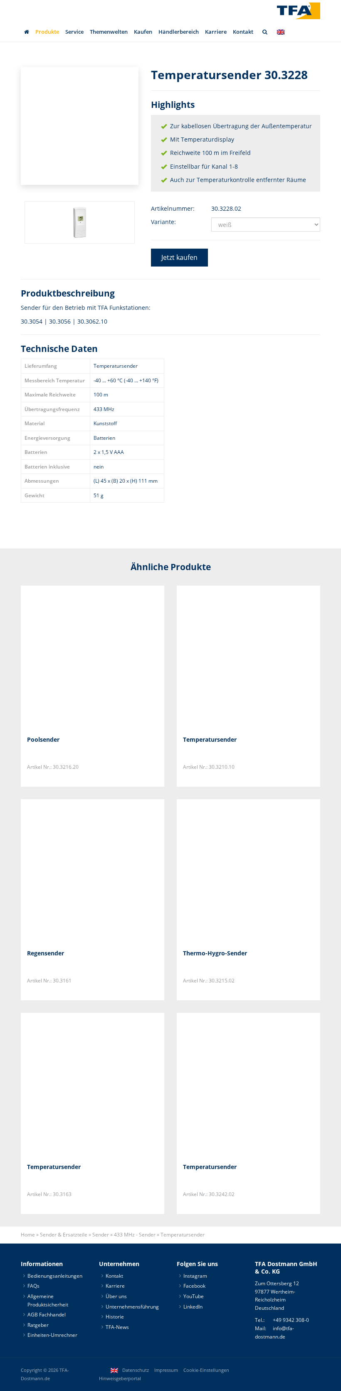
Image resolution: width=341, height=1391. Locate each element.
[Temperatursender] (248, 657)
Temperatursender (210, 739)
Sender (100, 1234)
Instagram (195, 1275)
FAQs (33, 1285)
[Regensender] (92, 871)
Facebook (194, 1285)
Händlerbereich (178, 31)
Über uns (116, 1296)
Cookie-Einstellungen (206, 1370)
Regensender (45, 953)
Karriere (216, 31)
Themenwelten (109, 31)
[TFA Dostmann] (298, 10)
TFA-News (117, 1327)
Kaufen (143, 31)
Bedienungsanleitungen (54, 1275)
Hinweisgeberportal (120, 1378)
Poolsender (43, 739)
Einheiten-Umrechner (52, 1335)
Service (74, 31)
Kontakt (243, 31)
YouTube (193, 1296)
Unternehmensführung (132, 1306)
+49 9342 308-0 (291, 1320)
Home (28, 1234)
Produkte (47, 31)
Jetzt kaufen (179, 257)
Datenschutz (135, 1370)
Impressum (166, 1370)
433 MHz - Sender (135, 1234)
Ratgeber (38, 1325)
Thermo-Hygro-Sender (215, 953)
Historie (115, 1316)
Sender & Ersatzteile (63, 1234)
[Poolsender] (92, 657)
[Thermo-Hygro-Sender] (248, 871)
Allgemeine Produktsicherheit (47, 1300)
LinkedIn (193, 1306)
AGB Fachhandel (46, 1314)
